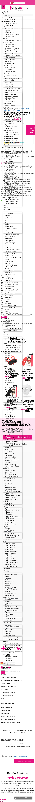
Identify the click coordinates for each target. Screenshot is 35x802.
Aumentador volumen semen (10, 500)
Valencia (7, 622)
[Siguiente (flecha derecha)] (2, 801)
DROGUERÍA (8, 405)
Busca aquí (5, 13)
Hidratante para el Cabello (9, 525)
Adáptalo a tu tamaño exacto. (11, 640)
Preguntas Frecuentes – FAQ (10, 671)
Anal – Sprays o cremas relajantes (11, 467)
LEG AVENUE (24, 109)
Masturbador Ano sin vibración (10, 139)
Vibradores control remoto (9, 37)
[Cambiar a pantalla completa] (2, 799)
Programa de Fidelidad (8, 677)
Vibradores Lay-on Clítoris (9, 26)
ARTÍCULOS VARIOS (7, 569)
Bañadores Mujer (10, 274)
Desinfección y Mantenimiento (8, 531)
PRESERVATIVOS (9, 622)
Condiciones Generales (8, 686)
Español (15, 3)
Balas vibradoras (6, 707)
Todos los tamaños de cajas (11, 627)
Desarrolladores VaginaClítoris (9, 64)
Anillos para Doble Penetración (9, 103)
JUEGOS (7, 539)
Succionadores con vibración (10, 76)
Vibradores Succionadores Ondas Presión (12, 41)
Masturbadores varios (8, 716)
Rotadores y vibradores (8, 719)
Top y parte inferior (10, 244)
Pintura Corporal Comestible (9, 479)
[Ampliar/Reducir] (0, 799)
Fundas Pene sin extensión (9, 106)
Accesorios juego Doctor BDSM (11, 343)
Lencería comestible (11, 330)
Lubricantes (5, 713)
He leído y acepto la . (15, 756)
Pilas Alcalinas (9, 620)
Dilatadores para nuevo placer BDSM (11, 350)
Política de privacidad (20, 756)
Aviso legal (4, 689)
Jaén (6, 541)
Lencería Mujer (6, 710)
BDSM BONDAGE (6, 333)
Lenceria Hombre (10, 307)
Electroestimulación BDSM (10, 204)
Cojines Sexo (9, 403)
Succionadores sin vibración (9, 72)
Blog (2, 698)
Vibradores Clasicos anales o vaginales (12, 30)
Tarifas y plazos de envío (9, 683)
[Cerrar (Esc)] (5, 799)
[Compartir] (4, 799)
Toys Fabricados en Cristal (10, 179)
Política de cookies (7, 695)
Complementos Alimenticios (9, 506)
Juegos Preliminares (11, 566)
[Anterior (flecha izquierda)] (0, 801)
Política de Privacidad (8, 692)
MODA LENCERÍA (6, 208)
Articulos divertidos (11, 574)
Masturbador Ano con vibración (10, 143)
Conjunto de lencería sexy (13, 257)
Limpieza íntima (10, 538)
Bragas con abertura (11, 228)
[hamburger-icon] (3, 7)
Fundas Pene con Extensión (9, 110)
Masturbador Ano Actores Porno (12, 122)
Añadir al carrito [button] (29, 379)
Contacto (4, 674)
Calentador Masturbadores (8, 129)
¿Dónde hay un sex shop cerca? (11, 680)
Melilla (7, 571)
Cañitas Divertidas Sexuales (9, 596)
